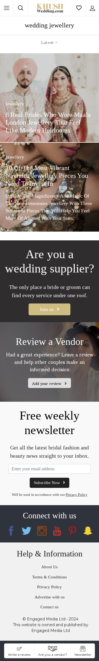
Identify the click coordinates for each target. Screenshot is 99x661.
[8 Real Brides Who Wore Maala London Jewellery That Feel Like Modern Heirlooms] (49, 97)
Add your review (47, 383)
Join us (47, 309)
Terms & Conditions (49, 577)
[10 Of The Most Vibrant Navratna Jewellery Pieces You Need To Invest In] (49, 187)
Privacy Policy (76, 495)
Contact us (49, 607)
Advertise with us (50, 597)
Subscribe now (47, 482)
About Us (49, 567)
